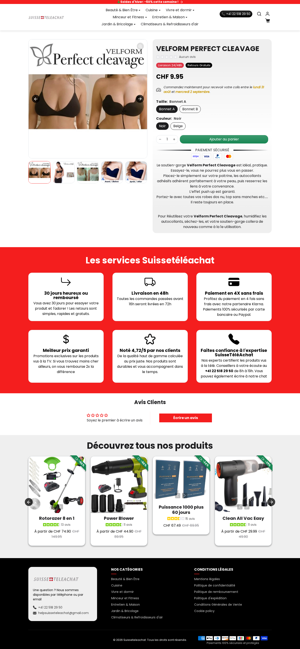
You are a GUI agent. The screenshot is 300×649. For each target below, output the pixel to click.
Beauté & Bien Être (125, 579)
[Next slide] (140, 99)
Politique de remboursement (216, 592)
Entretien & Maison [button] (168, 17)
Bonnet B (190, 109)
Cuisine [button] (152, 10)
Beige (178, 126)
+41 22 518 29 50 (50, 607)
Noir (162, 126)
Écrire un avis (185, 417)
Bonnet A (167, 109)
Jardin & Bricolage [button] (117, 24)
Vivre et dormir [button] (179, 10)
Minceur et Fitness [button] (128, 17)
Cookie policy (204, 611)
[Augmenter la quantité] (174, 139)
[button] (259, 14)
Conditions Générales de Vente (218, 604)
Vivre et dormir (122, 592)
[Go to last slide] (36, 99)
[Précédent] (53, 506)
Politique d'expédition (210, 598)
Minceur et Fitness (125, 598)
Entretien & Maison (125, 604)
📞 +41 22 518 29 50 (236, 14)
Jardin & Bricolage (125, 611)
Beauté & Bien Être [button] (122, 10)
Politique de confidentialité (214, 585)
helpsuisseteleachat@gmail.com (63, 613)
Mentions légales (207, 579)
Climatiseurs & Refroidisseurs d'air (170, 24)
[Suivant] (60, 506)
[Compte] (267, 14)
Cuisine (116, 585)
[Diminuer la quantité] (160, 139)
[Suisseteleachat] (46, 17)
